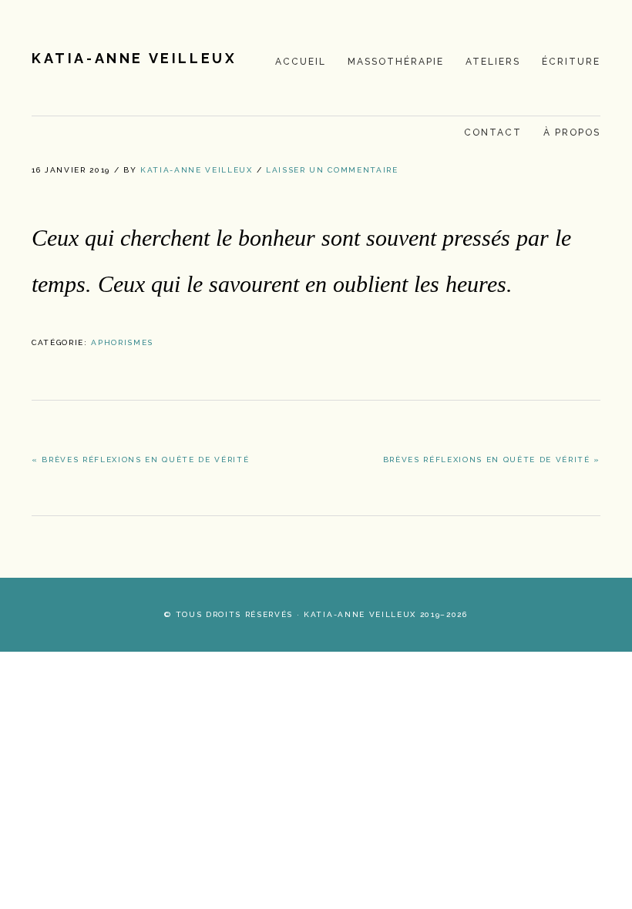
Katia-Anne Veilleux (134, 58)
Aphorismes (122, 342)
